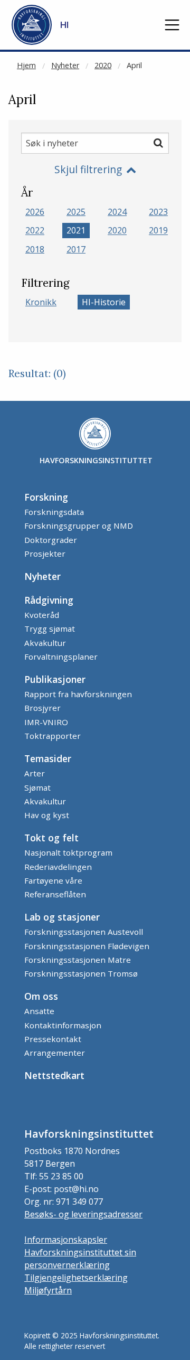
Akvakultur (45, 642)
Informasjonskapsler (65, 1239)
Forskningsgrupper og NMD (78, 525)
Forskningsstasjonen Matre (77, 959)
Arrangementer (54, 1052)
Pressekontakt (52, 1039)
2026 (34, 212)
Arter (34, 773)
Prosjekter (44, 553)
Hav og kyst (46, 815)
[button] (172, 24)
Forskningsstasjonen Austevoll (83, 931)
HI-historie (104, 302)
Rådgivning (48, 600)
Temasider (47, 758)
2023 (158, 212)
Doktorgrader (50, 539)
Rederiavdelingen (58, 866)
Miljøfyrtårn (48, 1290)
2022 (34, 231)
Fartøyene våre (53, 880)
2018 (34, 249)
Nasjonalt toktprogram (68, 852)
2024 (117, 212)
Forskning (46, 497)
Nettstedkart (54, 1075)
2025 (76, 212)
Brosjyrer (42, 707)
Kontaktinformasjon (62, 1025)
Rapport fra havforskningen (78, 694)
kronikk (40, 302)
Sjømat (37, 787)
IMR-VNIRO (46, 722)
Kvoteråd (41, 614)
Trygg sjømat (49, 628)
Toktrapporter (52, 735)
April (134, 65)
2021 (76, 231)
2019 (158, 231)
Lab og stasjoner (62, 917)
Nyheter (65, 65)
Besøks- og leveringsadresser (83, 1214)
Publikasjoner (55, 679)
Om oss (41, 996)
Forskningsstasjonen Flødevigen (86, 946)
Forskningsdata (54, 512)
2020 (102, 65)
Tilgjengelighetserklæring (76, 1277)
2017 (76, 249)
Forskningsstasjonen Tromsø (81, 973)
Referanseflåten (55, 894)
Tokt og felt (51, 837)
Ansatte (39, 1011)
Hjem (26, 65)
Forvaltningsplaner (61, 656)
